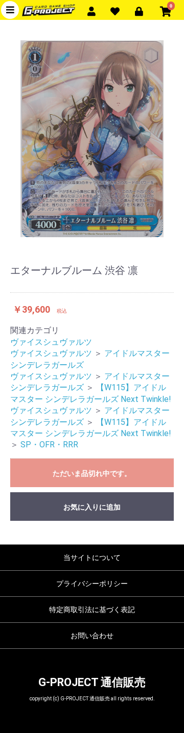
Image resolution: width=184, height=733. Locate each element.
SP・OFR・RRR (49, 444)
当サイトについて (92, 557)
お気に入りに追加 (92, 507)
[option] (92, 138)
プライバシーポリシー (92, 583)
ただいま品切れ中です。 (92, 473)
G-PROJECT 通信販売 (92, 682)
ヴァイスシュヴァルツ (51, 342)
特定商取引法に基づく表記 (92, 609)
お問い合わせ (92, 635)
